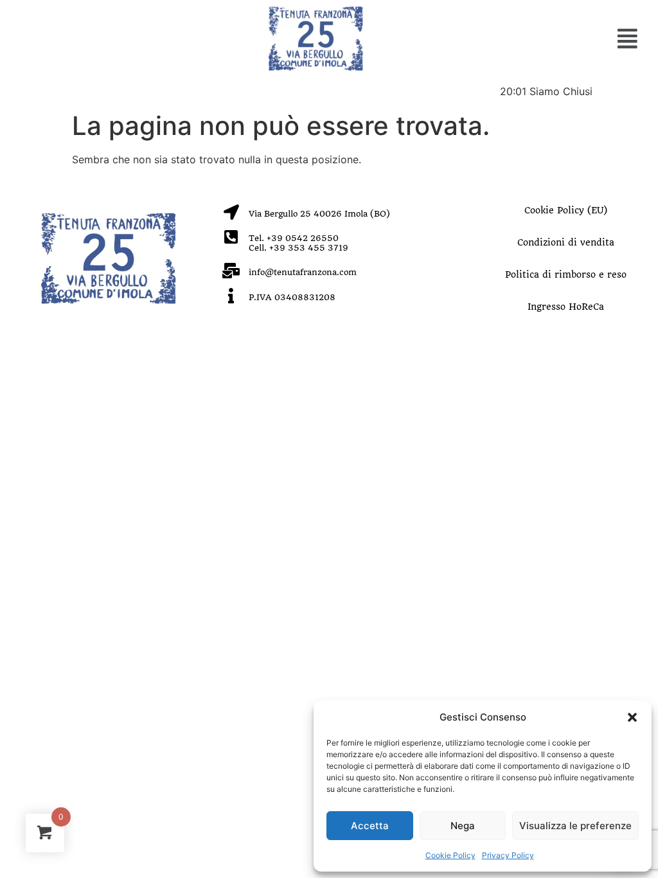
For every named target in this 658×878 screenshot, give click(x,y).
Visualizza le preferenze (575, 826)
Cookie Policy (450, 855)
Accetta (370, 826)
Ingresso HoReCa (566, 306)
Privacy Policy (508, 855)
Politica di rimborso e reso (566, 274)
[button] (632, 717)
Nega (462, 826)
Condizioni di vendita (565, 242)
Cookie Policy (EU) (565, 210)
